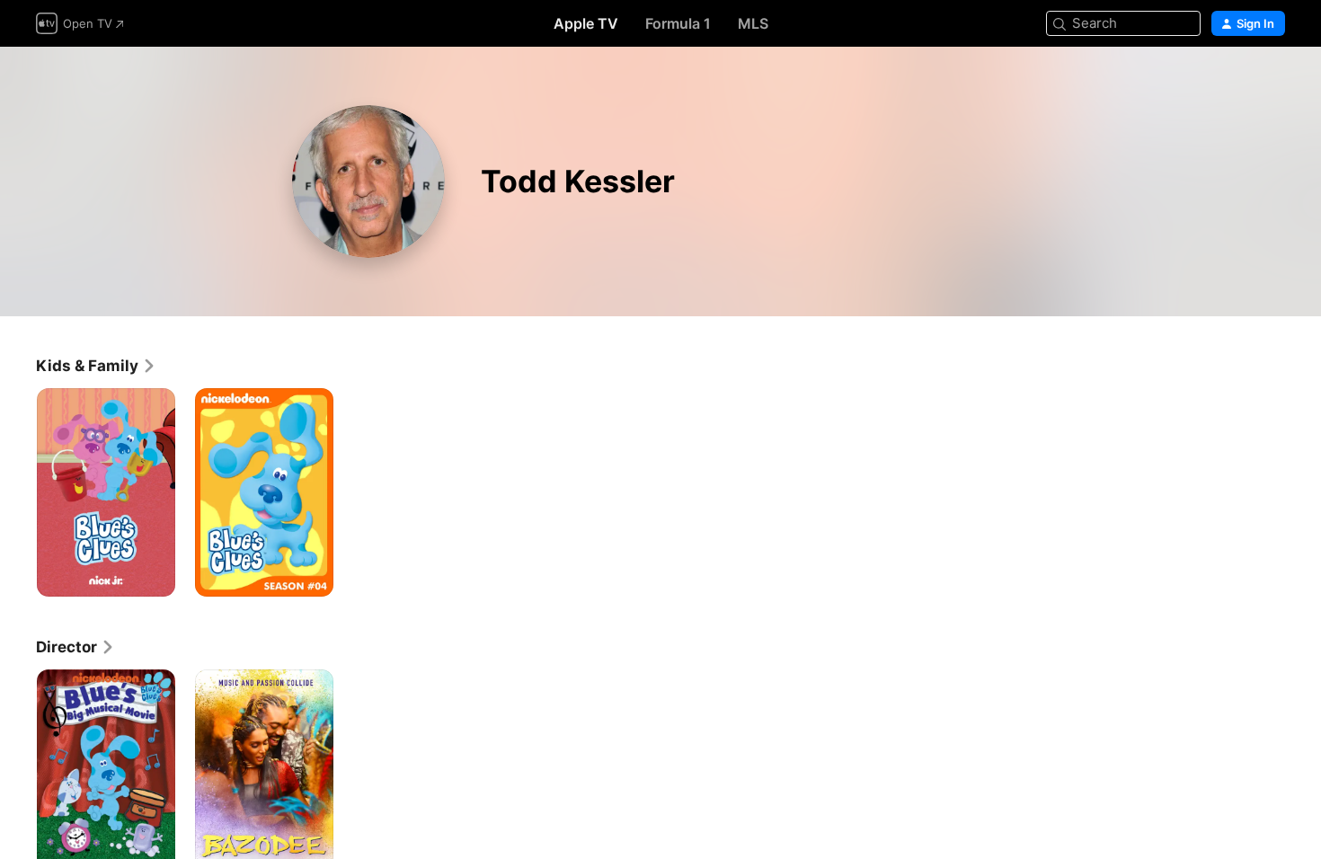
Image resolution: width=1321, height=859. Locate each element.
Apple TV (586, 23)
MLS (753, 23)
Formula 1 (678, 23)
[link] (96, 366)
